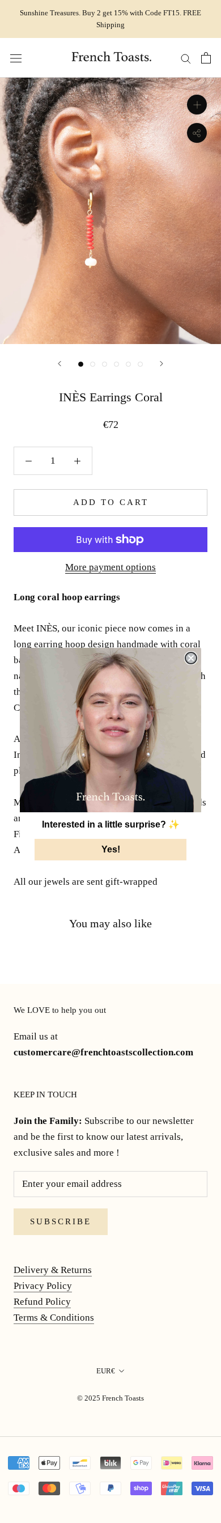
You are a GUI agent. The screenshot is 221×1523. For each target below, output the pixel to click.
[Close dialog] (191, 658)
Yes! (110, 849)
